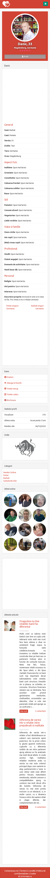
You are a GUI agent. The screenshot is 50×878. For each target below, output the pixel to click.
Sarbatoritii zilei (10, 481)
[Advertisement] (25, 96)
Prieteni (9, 377)
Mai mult (23, 711)
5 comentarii (40, 711)
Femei (5, 475)
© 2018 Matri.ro (25, 876)
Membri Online (9, 472)
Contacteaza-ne (11, 871)
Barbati (6, 478)
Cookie (33, 874)
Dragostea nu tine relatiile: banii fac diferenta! (29, 624)
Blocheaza (11, 400)
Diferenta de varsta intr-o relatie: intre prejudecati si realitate (31, 722)
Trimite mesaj (12, 389)
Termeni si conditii (27, 871)
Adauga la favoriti (14, 383)
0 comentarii (40, 807)
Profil (25, 56)
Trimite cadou (12, 394)
